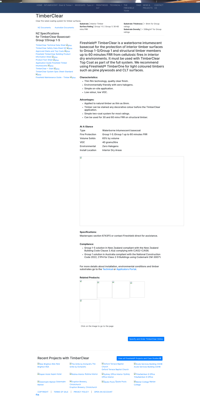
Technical (108, 269)
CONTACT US (158, 6)
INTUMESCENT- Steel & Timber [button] (58, 5)
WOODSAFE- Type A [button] (84, 5)
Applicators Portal (126, 269)
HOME (39, 5)
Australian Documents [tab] (64, 27)
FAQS (138, 5)
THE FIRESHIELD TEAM (129, 8)
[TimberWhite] (88, 289)
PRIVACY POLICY (81, 392)
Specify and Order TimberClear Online (146, 339)
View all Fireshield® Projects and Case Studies (138, 358)
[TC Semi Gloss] (104, 289)
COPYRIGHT (43, 392)
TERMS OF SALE (61, 392)
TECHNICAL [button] (115, 5)
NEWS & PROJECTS (148, 6)
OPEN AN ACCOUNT (103, 392)
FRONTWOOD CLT (102, 6)
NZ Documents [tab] (44, 27)
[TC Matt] (121, 289)
